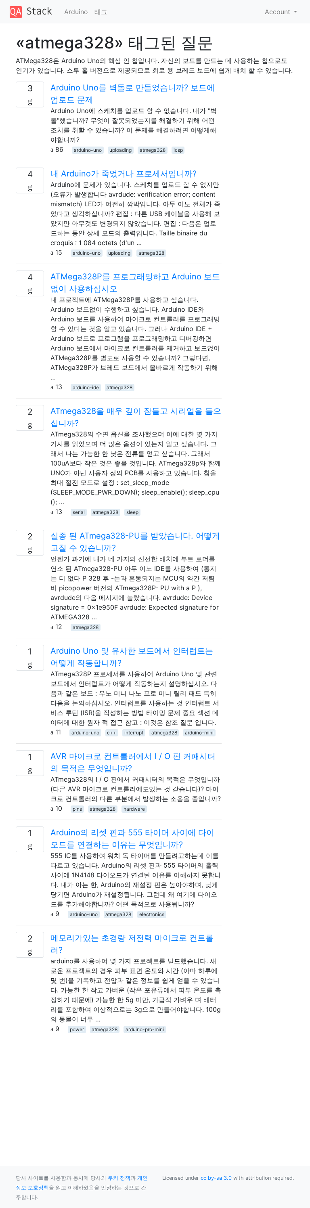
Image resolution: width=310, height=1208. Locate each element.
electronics (151, 914)
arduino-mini (199, 733)
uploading (120, 150)
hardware (134, 809)
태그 (100, 12)
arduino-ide (86, 387)
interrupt (133, 733)
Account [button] (278, 12)
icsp (178, 150)
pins (77, 809)
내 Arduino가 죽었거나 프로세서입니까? (123, 173)
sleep (132, 512)
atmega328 (152, 150)
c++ (111, 733)
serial (79, 512)
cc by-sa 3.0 (216, 1178)
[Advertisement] (119, 1090)
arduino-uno (88, 150)
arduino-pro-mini (145, 1029)
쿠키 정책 (119, 1178)
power (77, 1029)
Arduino (76, 12)
